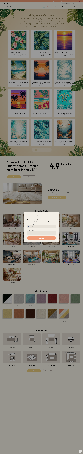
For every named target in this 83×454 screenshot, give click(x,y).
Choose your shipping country (32, 224)
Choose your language (31, 230)
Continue (41, 238)
